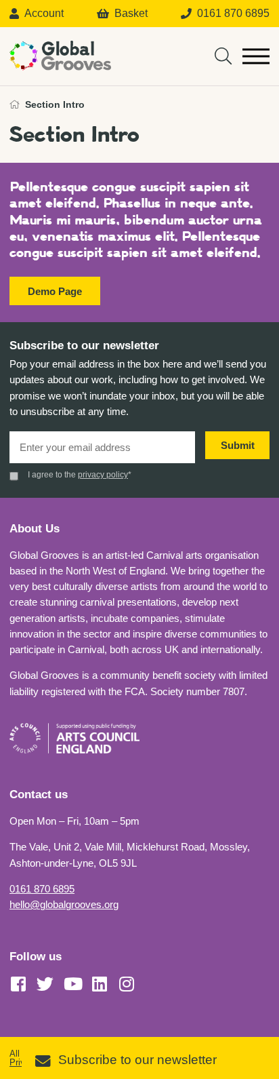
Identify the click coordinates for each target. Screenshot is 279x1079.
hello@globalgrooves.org (64, 904)
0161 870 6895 (41, 889)
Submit (238, 445)
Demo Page (55, 291)
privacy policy (103, 474)
